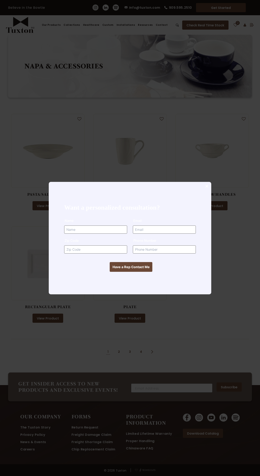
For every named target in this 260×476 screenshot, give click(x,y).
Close (207, 186)
